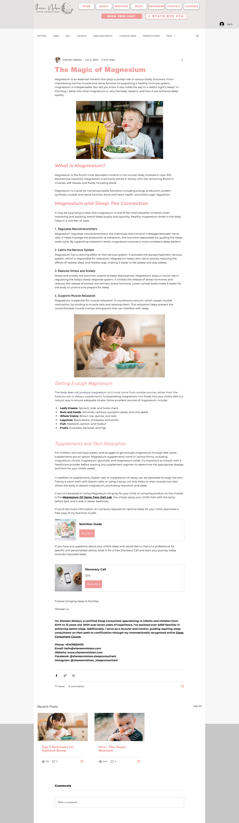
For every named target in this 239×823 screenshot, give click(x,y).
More (169, 35)
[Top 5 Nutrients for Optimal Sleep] (63, 727)
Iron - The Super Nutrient (112, 748)
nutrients (81, 35)
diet (68, 35)
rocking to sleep (127, 35)
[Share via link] (65, 675)
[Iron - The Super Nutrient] (119, 727)
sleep (56, 35)
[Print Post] (73, 675)
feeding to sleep (151, 35)
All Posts (41, 35)
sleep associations (102, 35)
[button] (197, 35)
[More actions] (182, 60)
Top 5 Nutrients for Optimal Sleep (58, 748)
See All (198, 706)
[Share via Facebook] (56, 675)
